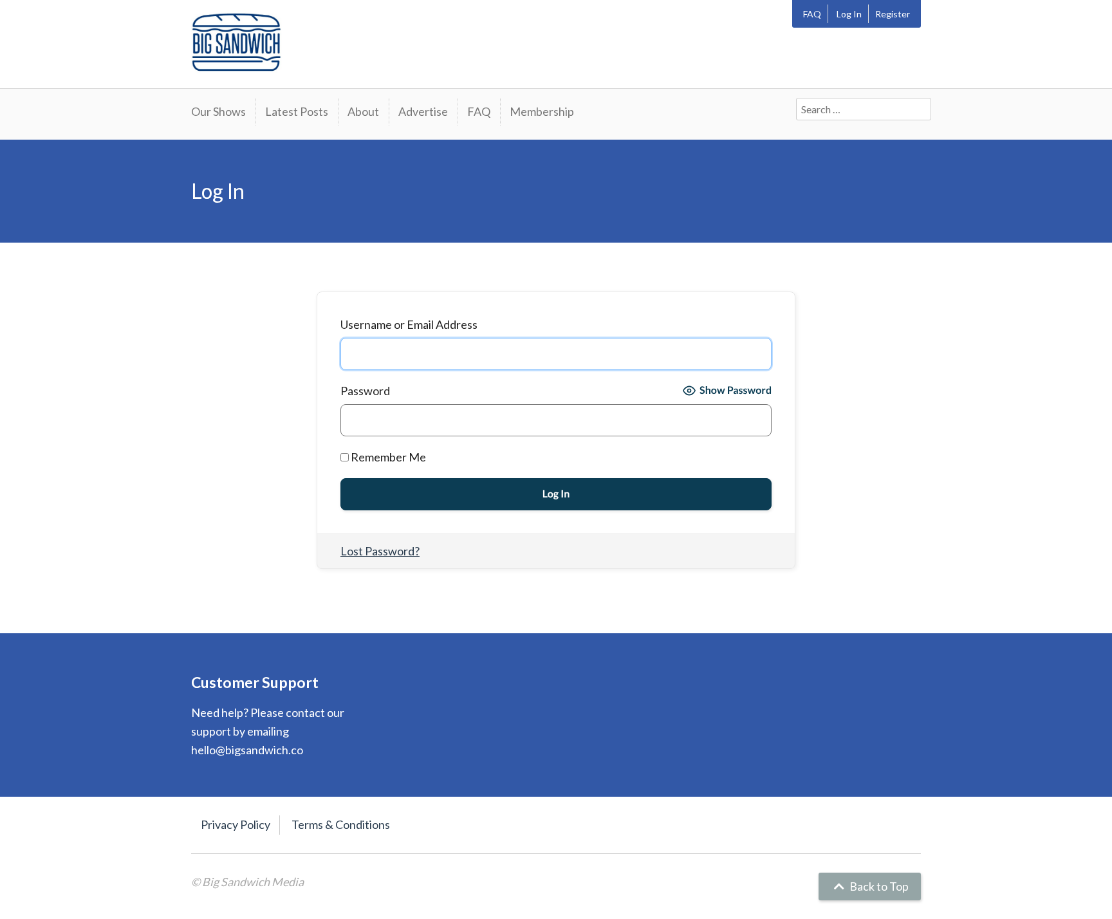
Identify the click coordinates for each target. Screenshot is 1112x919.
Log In (849, 13)
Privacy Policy (235, 824)
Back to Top (878, 886)
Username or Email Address (408, 324)
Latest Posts (296, 111)
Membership (542, 111)
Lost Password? (380, 551)
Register (892, 13)
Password (365, 391)
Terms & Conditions (341, 824)
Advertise (423, 111)
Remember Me (387, 457)
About (363, 111)
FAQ (812, 13)
